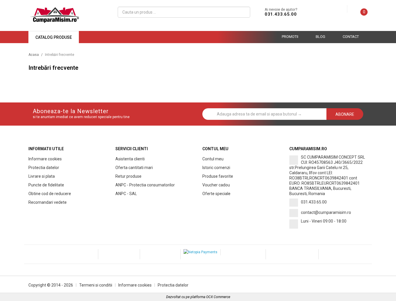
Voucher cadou (216, 185)
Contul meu (213, 159)
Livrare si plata (41, 176)
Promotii (290, 36)
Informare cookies (45, 159)
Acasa (33, 55)
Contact (351, 36)
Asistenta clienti (130, 159)
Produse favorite (217, 176)
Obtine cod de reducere (49, 193)
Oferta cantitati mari (134, 167)
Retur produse (128, 176)
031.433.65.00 (281, 14)
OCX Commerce (218, 297)
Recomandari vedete (47, 202)
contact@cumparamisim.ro (326, 212)
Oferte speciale (216, 193)
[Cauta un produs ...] (243, 12)
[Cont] (342, 9)
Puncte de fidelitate (46, 185)
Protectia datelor (43, 167)
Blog (320, 36)
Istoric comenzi (216, 167)
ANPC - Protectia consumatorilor (145, 185)
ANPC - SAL (126, 193)
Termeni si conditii (95, 285)
